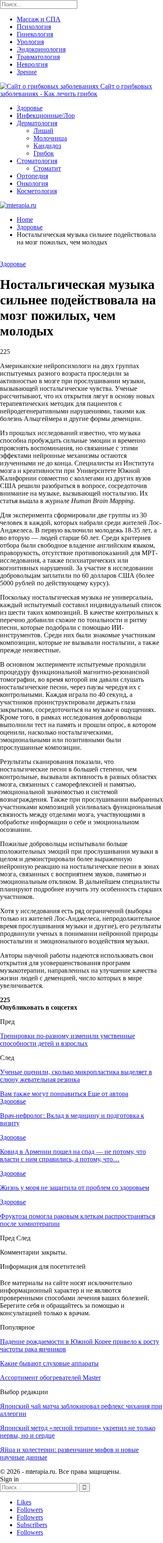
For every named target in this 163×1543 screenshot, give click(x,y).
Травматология (38, 56)
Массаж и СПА (39, 19)
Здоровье (30, 108)
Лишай (43, 130)
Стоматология (37, 160)
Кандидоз (47, 145)
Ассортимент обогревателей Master (50, 1377)
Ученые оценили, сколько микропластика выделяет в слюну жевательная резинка (76, 1075)
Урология (30, 41)
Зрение (27, 71)
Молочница (50, 138)
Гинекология (35, 34)
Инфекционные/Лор (46, 115)
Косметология (37, 191)
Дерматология (37, 123)
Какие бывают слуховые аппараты (49, 1363)
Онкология (32, 183)
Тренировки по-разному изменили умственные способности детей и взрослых (67, 1039)
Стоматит (47, 168)
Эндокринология (41, 49)
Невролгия (32, 64)
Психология (34, 26)
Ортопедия (32, 175)
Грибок (43, 153)
